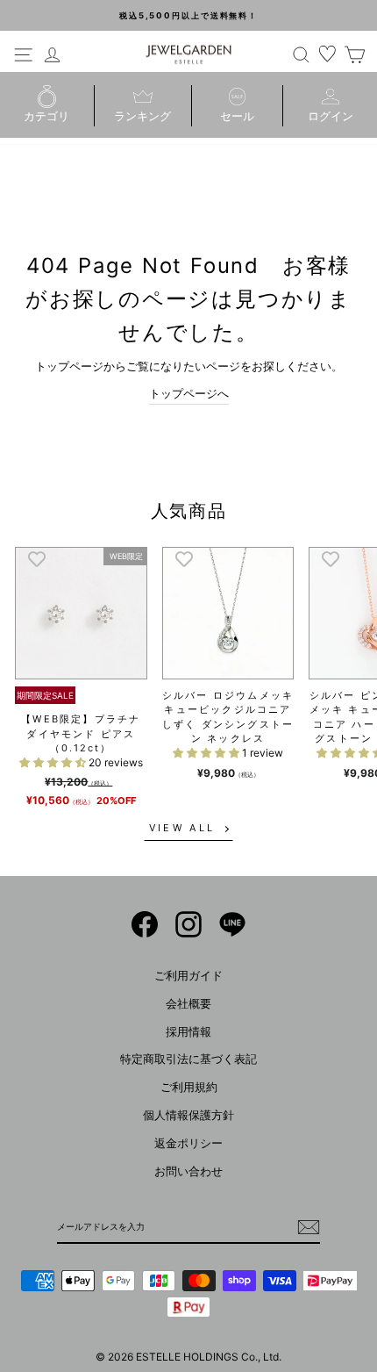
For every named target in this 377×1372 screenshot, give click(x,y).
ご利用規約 (188, 1087)
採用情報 (188, 1031)
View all (182, 828)
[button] (54, 762)
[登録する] (308, 1227)
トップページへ (189, 393)
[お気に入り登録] (36, 558)
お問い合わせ (188, 1171)
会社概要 (188, 1003)
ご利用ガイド (188, 975)
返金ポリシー (188, 1143)
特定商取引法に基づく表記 (188, 1059)
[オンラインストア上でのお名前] (145, 924)
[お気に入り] (328, 54)
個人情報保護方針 (188, 1115)
